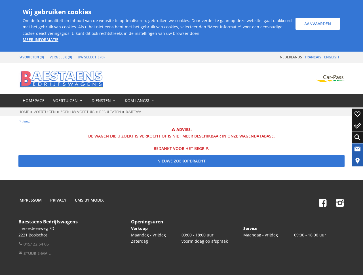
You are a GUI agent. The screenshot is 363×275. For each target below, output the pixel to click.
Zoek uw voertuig (77, 111)
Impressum (30, 200)
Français (313, 57)
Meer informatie (40, 39)
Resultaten (110, 111)
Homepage (34, 100)
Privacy (58, 200)
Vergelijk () (61, 57)
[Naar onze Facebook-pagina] (322, 203)
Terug (25, 120)
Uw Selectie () (91, 57)
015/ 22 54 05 (35, 244)
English (331, 57)
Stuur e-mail (36, 253)
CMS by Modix (89, 200)
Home (23, 111)
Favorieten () (31, 57)
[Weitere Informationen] (61, 78)
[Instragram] (340, 203)
